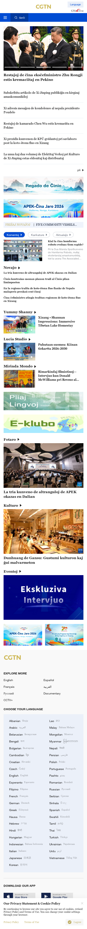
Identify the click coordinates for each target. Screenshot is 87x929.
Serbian (59, 796)
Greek (18, 810)
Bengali (16, 741)
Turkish (58, 837)
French (18, 796)
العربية (48, 686)
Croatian (19, 762)
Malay (62, 727)
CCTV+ (8, 700)
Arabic (17, 727)
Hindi (15, 830)
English (8, 680)
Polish (57, 762)
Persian (58, 755)
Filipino (18, 789)
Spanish (59, 810)
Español (49, 680)
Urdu (55, 851)
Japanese (20, 858)
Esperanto (21, 782)
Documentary (52, 693)
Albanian (18, 721)
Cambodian (19, 755)
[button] (11, 67)
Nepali (56, 748)
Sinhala (58, 803)
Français (9, 686)
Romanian (60, 782)
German (19, 803)
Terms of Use (31, 922)
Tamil (56, 823)
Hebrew (18, 823)
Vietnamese (63, 858)
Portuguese (62, 769)
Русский (9, 693)
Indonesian (26, 844)
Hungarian (20, 837)
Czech (17, 769)
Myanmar (63, 741)
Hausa (17, 817)
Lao (54, 721)
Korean (18, 865)
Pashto (57, 775)
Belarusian (22, 734)
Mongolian (61, 734)
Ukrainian (62, 844)
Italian (17, 851)
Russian (59, 789)
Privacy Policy (11, 922)
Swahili (59, 817)
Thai (55, 830)
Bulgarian (21, 748)
